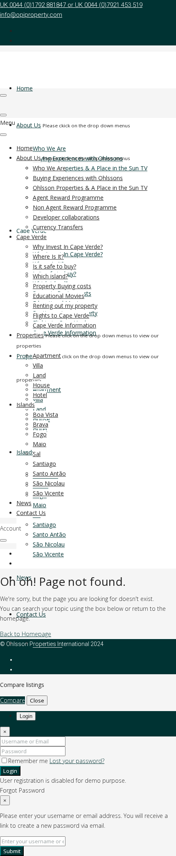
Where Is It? (48, 256)
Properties (30, 356)
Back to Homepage (25, 634)
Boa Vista (45, 414)
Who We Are (49, 148)
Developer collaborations (66, 217)
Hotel (40, 395)
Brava (40, 424)
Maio (39, 505)
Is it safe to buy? (54, 266)
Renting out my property (65, 305)
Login (10, 771)
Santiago (44, 525)
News (24, 503)
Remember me (29, 761)
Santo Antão (49, 534)
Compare (12, 700)
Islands (25, 405)
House (41, 385)
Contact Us (31, 614)
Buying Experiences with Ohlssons (78, 178)
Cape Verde (31, 231)
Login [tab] (26, 716)
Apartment (47, 355)
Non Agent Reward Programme (75, 207)
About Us (28, 125)
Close (37, 700)
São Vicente (48, 554)
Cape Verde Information (64, 325)
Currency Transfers (58, 227)
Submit (11, 851)
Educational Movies (58, 296)
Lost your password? (77, 761)
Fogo (40, 434)
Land (39, 409)
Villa (38, 365)
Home (24, 88)
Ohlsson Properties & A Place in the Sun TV (90, 168)
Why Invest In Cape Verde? (68, 254)
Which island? (50, 276)
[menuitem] (23, 554)
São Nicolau (49, 544)
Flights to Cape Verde (61, 315)
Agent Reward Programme (68, 197)
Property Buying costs (62, 286)
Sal (37, 454)
